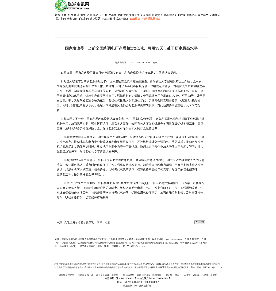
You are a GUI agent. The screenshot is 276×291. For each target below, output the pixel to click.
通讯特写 (169, 15)
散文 (83, 15)
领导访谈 (192, 15)
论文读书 (203, 15)
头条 (155, 62)
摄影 (96, 15)
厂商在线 (180, 15)
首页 (57, 15)
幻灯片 (103, 15)
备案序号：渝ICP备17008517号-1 (122, 278)
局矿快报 (123, 15)
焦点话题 (95, 18)
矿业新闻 (84, 18)
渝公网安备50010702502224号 (155, 278)
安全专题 (146, 15)
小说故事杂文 (120, 18)
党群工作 (134, 15)
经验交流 (157, 15)
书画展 (112, 15)
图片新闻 (61, 18)
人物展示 (215, 15)
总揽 (63, 15)
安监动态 (72, 18)
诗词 (90, 15)
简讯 (76, 15)
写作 (70, 15)
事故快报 (107, 18)
